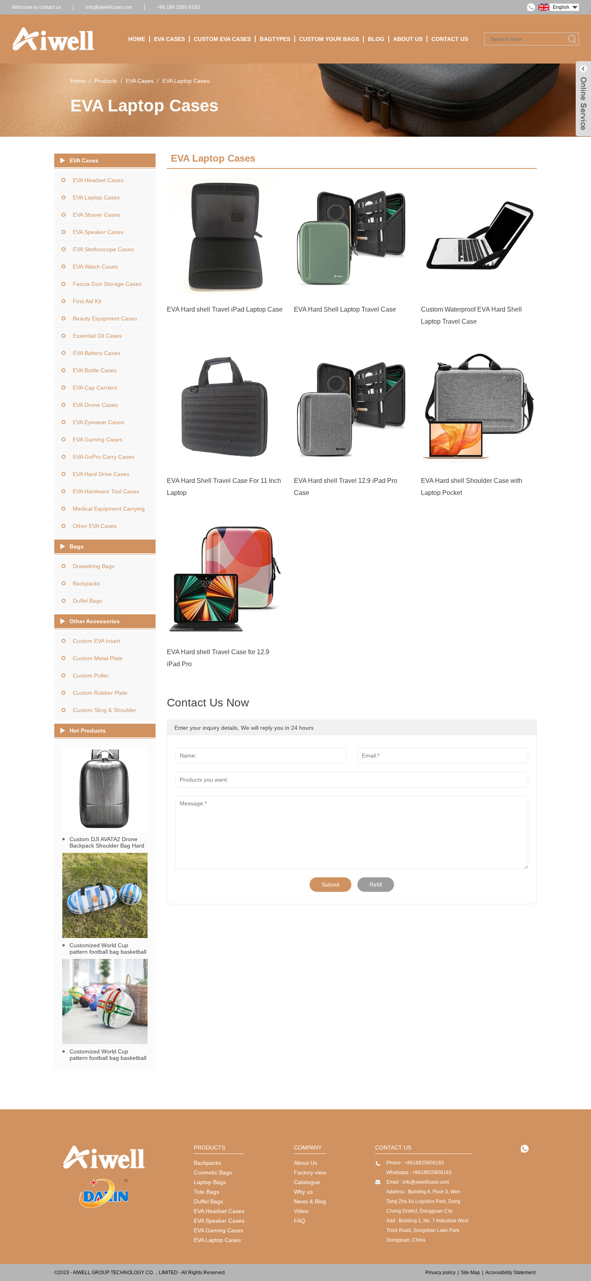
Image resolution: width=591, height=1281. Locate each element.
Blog (376, 39)
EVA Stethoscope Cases (103, 249)
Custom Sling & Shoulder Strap (104, 713)
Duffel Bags (87, 600)
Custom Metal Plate (98, 658)
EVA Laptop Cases (185, 81)
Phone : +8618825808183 (415, 1163)
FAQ (299, 1220)
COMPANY (308, 1147)
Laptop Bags (210, 1182)
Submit (330, 884)
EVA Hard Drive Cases (101, 474)
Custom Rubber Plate (100, 693)
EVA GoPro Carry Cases (103, 457)
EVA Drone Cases (95, 405)
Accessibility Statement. (511, 1272)
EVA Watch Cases (95, 266)
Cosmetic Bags (213, 1172)
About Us (408, 39)
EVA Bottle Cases (95, 370)
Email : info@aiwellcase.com (417, 1182)
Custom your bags (329, 39)
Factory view (310, 1172)
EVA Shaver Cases (96, 214)
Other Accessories (95, 621)
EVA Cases (169, 39)
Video (301, 1211)
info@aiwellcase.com (109, 7)
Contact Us (449, 39)
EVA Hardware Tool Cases (106, 491)
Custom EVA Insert (96, 641)
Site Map (470, 1272)
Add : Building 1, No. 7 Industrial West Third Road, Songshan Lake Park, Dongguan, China (427, 1230)
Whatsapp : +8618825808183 (418, 1172)
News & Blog (310, 1201)
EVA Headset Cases (98, 180)
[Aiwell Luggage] (103, 1195)
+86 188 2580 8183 (178, 7)
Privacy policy (440, 1272)
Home (136, 39)
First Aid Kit (87, 301)
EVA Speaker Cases (98, 232)
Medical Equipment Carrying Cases (109, 511)
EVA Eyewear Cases (98, 422)
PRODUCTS (209, 1147)
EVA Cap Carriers (95, 387)
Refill (375, 884)
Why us (303, 1192)
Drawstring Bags (94, 566)
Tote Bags (206, 1192)
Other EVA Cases (95, 526)
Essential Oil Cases (97, 336)
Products (105, 81)
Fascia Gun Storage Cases (107, 284)
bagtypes (275, 39)
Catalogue (307, 1182)
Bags (77, 546)
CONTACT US (393, 1147)
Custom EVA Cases (222, 39)
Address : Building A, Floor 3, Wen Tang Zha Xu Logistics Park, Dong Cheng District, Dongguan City (423, 1201)
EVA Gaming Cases (97, 439)
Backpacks (86, 583)
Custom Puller (91, 675)
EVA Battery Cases (96, 353)
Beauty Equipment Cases (105, 318)
